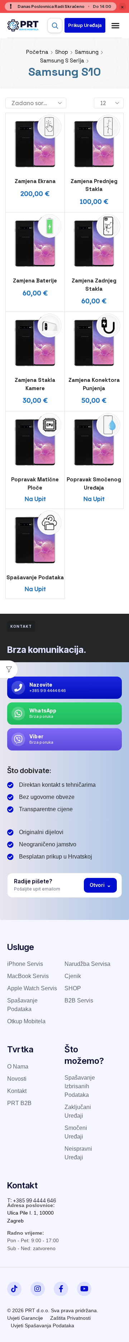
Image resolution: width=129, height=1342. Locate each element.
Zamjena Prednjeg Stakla (94, 185)
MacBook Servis (28, 976)
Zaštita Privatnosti (70, 1318)
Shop (61, 51)
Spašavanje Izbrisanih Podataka (79, 1086)
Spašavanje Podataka (35, 577)
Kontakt (17, 1091)
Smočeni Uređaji (75, 1132)
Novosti (17, 1079)
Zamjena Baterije (35, 280)
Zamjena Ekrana (35, 181)
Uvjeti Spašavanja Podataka (42, 1325)
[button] (84, 25)
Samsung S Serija (62, 60)
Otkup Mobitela (26, 1021)
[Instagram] (37, 1289)
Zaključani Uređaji (77, 1111)
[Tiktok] (14, 1289)
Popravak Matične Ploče (35, 483)
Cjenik (72, 976)
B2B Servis (78, 1000)
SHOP (72, 988)
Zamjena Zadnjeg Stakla (94, 284)
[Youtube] (84, 1289)
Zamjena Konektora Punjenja (94, 384)
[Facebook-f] (61, 1289)
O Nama (17, 1066)
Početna (37, 51)
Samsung (87, 51)
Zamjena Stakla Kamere (35, 384)
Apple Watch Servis (32, 988)
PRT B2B (19, 1103)
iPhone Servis (25, 964)
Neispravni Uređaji (78, 1153)
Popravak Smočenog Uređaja (94, 483)
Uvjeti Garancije (25, 1318)
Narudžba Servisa (87, 964)
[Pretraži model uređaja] (54, 25)
